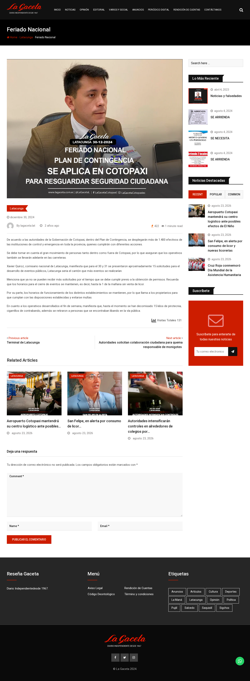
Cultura (213, 591)
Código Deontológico (101, 594)
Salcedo (190, 607)
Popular (216, 194)
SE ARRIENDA (220, 117)
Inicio (57, 9)
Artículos (195, 591)
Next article (173, 338)
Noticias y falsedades (226, 96)
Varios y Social (118, 9)
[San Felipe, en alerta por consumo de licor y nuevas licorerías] (196, 240)
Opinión (84, 9)
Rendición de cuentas (186, 9)
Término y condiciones (139, 594)
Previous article (18, 338)
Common (234, 194)
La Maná (176, 599)
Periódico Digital (158, 9)
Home (13, 37)
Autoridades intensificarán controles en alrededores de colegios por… (150, 426)
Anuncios (138, 9)
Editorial (99, 9)
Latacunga (26, 37)
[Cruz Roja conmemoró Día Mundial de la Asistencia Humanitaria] (196, 264)
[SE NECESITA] (198, 138)
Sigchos (224, 607)
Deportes (231, 591)
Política (231, 599)
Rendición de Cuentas (138, 588)
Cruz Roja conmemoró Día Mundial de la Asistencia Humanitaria (224, 270)
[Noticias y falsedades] (198, 95)
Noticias (70, 9)
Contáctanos (212, 9)
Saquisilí (207, 607)
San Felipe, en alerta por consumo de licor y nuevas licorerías (225, 245)
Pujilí (174, 607)
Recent (198, 194)
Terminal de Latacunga (23, 342)
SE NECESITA (220, 138)
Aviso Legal (95, 588)
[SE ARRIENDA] (198, 117)
